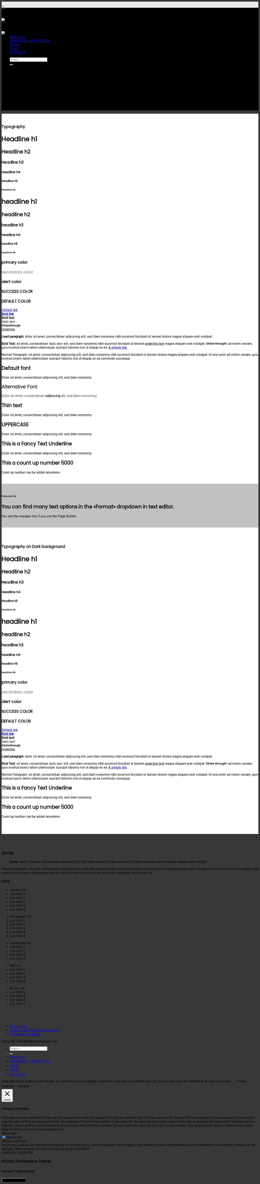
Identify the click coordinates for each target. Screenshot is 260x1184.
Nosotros (17, 36)
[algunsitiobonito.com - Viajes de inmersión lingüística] (16, 23)
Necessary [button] (9, 1133)
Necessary (14, 1137)
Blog (14, 48)
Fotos (14, 44)
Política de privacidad (25, 1034)
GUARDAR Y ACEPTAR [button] (17, 1153)
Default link (10, 312)
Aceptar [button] (23, 1086)
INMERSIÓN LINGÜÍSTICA (30, 40)
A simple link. (117, 347)
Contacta (17, 52)
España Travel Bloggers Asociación (35, 1030)
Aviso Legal (18, 1026)
